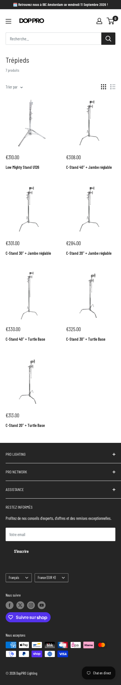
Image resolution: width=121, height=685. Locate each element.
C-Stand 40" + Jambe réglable (89, 167)
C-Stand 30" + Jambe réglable (28, 253)
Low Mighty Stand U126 (22, 167)
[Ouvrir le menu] (8, 21)
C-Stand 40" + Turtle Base (25, 339)
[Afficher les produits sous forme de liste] (112, 86)
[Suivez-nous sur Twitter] (20, 605)
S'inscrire (21, 551)
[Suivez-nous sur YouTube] (42, 605)
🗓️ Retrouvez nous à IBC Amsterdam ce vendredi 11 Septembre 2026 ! (60, 4)
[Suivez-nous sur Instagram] (31, 605)
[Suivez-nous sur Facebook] (10, 605)
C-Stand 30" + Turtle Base (85, 339)
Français (14, 577)
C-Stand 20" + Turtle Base (25, 425)
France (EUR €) (47, 577)
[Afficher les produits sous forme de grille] (103, 86)
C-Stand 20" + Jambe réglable (88, 253)
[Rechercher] (108, 38)
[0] (110, 21)
